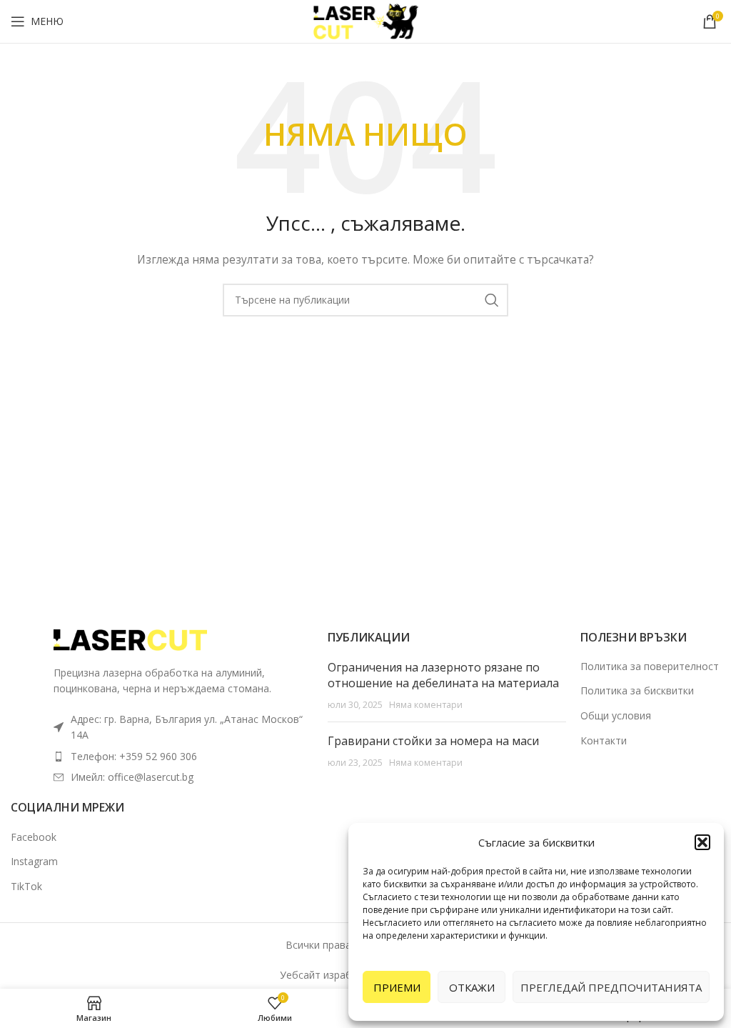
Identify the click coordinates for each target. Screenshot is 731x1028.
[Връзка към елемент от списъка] (183, 756)
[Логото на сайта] (365, 20)
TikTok (26, 886)
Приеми (396, 987)
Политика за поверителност (649, 666)
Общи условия (615, 715)
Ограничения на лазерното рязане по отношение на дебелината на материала (443, 675)
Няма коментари (426, 705)
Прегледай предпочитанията (611, 987)
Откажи (472, 987)
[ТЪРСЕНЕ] (491, 300)
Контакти (603, 740)
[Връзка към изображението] (132, 639)
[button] (702, 842)
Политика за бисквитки (637, 690)
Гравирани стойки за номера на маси (433, 741)
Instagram (34, 861)
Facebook (33, 837)
